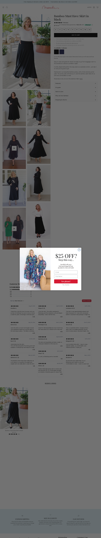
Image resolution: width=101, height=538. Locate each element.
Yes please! (65, 281)
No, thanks (65, 285)
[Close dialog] (79, 249)
